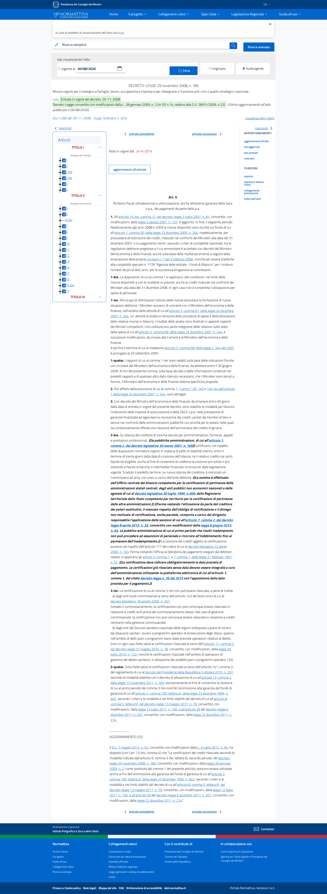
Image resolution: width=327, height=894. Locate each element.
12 (67, 255)
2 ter (69, 177)
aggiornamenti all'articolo (129, 169)
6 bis (69, 220)
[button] (120, 68)
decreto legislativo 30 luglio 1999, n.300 (165, 493)
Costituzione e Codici (120, 851)
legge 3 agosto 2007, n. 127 (158, 222)
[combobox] (145, 45)
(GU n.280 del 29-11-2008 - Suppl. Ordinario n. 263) (90, 118)
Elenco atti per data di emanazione (127, 857)
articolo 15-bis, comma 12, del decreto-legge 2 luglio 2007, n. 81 (163, 216)
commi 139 (188, 388)
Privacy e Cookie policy (67, 888)
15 (67, 273)
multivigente (255, 68)
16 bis (70, 285)
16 (67, 279)
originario (219, 68)
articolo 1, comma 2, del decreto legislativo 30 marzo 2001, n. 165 (167, 443)
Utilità (112, 877)
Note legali (90, 888)
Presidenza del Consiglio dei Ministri (184, 851)
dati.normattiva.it (175, 888)
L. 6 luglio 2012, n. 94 (213, 747)
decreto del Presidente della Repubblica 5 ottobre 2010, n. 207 (189, 672)
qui (122, 32)
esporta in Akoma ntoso (254, 183)
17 (67, 291)
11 (67, 249)
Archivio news (60, 851)
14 (67, 267)
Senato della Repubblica (178, 861)
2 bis (69, 171)
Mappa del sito (108, 888)
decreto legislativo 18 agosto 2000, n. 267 (140, 601)
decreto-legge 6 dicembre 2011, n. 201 (183, 795)
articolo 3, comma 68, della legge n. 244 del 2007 (199, 347)
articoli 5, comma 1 (156, 556)
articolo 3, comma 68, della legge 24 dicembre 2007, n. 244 (180, 332)
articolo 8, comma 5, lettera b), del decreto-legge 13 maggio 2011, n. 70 (169, 701)
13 (67, 261)
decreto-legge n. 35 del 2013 (161, 578)
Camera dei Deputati (176, 857)
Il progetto (58, 857)
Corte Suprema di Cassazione (237, 851)
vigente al (68, 68)
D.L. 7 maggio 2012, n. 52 (130, 747)
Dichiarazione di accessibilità (144, 888)
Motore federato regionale (123, 867)
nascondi (65, 128)
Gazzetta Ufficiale (118, 861)
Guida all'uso (59, 861)
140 (201, 388)
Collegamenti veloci (63, 867)
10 (67, 243)
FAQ (122, 888)
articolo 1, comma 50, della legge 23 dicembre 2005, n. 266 (156, 232)
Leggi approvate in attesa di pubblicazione (131, 872)
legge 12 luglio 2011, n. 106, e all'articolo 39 (169, 709)
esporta (248, 176)
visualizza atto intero (259, 118)
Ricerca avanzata (259, 47)
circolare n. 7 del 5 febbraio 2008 (170, 259)
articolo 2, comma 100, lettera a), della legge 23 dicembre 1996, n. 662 (167, 776)
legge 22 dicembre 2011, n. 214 (159, 800)
